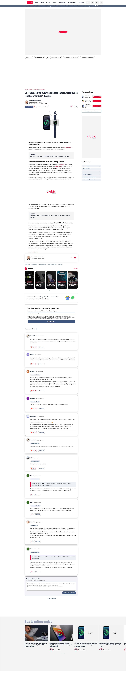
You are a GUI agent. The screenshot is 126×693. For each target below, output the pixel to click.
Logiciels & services (37, 6)
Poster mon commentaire (69, 592)
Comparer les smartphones (91, 111)
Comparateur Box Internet (87, 57)
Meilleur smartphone (56, 57)
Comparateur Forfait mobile (71, 57)
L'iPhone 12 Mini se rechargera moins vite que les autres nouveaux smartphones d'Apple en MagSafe (85, 644)
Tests (42, 2)
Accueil (26, 89)
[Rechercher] (88, 3)
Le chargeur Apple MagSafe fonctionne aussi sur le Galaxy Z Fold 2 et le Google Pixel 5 (110, 644)
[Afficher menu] (24, 2)
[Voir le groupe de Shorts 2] (51, 290)
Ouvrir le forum (52, 598)
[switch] (97, 2)
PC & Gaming (48, 6)
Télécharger (72, 2)
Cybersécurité (26, 6)
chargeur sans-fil (67, 147)
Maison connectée (81, 6)
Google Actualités (44, 296)
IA (47, 57)
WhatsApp (55, 296)
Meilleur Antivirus (39, 57)
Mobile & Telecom (57, 6)
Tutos (54, 2)
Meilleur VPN (29, 57)
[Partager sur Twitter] (122, 686)
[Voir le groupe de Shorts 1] (49, 290)
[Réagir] (71, 107)
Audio (73, 6)
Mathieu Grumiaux (36, 100)
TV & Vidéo (66, 6)
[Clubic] (30, 2)
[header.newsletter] (92, 3)
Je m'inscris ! (51, 321)
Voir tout (76, 268)
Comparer (81, 2)
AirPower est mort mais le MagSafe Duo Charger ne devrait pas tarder (49, 156)
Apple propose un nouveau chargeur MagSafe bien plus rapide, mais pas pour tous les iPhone (61, 644)
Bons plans (62, 2)
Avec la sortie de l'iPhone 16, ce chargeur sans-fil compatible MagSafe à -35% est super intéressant (36, 644)
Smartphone (42, 89)
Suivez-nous (29, 106)
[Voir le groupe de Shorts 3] (52, 290)
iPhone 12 (63, 164)
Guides (48, 2)
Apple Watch (58, 166)
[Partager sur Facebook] (122, 681)
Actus (36, 2)
